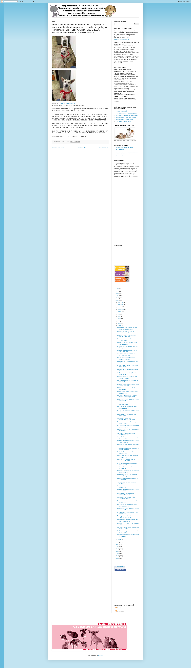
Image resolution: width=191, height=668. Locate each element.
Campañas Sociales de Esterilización (126, 117)
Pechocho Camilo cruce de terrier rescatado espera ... (126, 452)
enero (119, 539)
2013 (117, 544)
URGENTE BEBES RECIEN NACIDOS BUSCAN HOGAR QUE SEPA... (127, 396)
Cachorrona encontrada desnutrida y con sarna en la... (127, 482)
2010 (117, 551)
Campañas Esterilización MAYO (124, 119)
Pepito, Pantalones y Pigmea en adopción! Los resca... (126, 358)
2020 (117, 288)
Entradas (119, 608)
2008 (117, 556)
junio (119, 316)
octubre (120, 307)
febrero (120, 325)
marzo (119, 323)
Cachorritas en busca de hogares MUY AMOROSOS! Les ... (127, 520)
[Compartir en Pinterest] (79, 142)
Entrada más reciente (58, 147)
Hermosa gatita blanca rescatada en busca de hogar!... (127, 351)
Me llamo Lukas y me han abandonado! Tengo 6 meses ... (128, 531)
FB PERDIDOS (120, 150)
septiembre (121, 309)
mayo (119, 318)
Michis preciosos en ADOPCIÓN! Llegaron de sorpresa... (126, 497)
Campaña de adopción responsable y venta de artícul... (127, 437)
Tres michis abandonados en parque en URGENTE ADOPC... (128, 448)
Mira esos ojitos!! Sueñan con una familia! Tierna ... (126, 415)
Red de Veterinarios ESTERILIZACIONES (127, 115)
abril (119, 321)
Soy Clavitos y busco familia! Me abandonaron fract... (126, 433)
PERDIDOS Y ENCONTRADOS (124, 148)
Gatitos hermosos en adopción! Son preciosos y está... (127, 377)
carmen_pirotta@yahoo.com (67, 103)
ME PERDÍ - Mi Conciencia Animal (125, 154)
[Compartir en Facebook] (77, 142)
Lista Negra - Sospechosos (123, 121)
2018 (117, 293)
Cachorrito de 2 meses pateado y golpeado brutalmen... (126, 494)
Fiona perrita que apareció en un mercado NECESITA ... (126, 460)
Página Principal (81, 147)
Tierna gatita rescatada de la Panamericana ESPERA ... (125, 516)
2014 (117, 542)
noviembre (121, 304)
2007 (117, 558)
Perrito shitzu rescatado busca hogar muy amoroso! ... (127, 422)
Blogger (100, 655)
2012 (117, 546)
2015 (117, 300)
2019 (117, 291)
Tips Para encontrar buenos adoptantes (126, 113)
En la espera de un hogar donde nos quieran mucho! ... (127, 407)
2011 (117, 549)
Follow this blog (120, 569)
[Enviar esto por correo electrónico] (71, 142)
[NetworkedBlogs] (120, 568)
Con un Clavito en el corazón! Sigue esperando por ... (127, 343)
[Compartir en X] (75, 142)
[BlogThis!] (73, 142)
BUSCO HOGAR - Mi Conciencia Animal (127, 152)
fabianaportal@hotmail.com (121, 39)
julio (119, 314)
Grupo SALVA (119, 156)
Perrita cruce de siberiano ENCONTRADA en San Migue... (126, 418)
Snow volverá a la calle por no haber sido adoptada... (127, 464)
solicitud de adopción (121, 111)
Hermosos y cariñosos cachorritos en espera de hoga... (127, 475)
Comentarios (120, 611)
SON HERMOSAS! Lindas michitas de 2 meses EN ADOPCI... (128, 528)
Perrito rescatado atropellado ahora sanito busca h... (127, 339)
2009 (117, 553)
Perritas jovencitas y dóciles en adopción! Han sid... (125, 332)
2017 (117, 295)
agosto (120, 311)
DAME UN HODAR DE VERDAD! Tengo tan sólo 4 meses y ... (128, 385)
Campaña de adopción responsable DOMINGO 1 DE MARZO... (127, 328)
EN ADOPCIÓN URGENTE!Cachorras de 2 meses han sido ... (127, 354)
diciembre (120, 302)
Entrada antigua (103, 147)
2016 (117, 298)
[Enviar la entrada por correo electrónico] (68, 141)
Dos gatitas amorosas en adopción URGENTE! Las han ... (126, 336)
